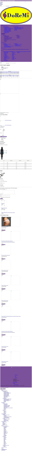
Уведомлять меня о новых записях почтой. (5, 197)
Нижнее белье (13, 51)
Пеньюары (5, 40)
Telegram (16, 377)
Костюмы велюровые (7, 30)
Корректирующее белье (7, 38)
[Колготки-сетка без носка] (17, 206)
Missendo (5, 432)
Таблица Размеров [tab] (3, 138)
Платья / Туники (6, 32)
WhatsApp (27, 1)
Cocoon (5, 55)
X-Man (13, 59)
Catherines (5, 429)
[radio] (3, 129)
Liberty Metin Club (7, 57)
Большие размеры (6, 27)
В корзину (1, 136)
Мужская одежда (15, 26)
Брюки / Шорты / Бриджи (7, 44)
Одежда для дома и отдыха (4, 25)
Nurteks (13, 56)
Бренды (2, 425)
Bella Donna (14, 52)
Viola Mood (6, 60)
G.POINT (13, 53)
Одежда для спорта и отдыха (20, 51)
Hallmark (5, 56)
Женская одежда (5, 26)
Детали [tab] (2, 139)
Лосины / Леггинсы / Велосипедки (7, 416)
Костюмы (5, 415)
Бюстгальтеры (3, 255)
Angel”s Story (5, 426)
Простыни (20, 49)
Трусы (18, 37)
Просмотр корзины (5, 136)
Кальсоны (5, 410)
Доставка (14, 383)
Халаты (15, 29)
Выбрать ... (3, 230)
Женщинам (4, 43)
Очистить (3, 135)
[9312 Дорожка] (17, 201)
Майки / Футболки (17, 45)
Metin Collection (6, 58)
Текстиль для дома (28, 51)
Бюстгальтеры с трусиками (8, 37)
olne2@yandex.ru (15, 382)
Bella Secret (6, 52)
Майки (18, 36)
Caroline (5, 54)
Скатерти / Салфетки (25, 49)
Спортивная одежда (4, 42)
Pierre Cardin (14, 58)
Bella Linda (6, 53)
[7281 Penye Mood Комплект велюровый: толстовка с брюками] (17, 211)
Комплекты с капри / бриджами (8, 28)
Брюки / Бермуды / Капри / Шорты (18, 27)
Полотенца (12, 49)
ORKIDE (13, 57)
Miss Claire (14, 54)
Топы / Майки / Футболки (15, 316)
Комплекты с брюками (6, 392)
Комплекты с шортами (6, 394)
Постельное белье (16, 49)
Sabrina (5, 59)
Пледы (10, 49)
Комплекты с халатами (7, 29)
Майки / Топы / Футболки (7, 31)
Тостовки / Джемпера (7, 46)
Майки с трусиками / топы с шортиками (10, 39)
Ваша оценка (1, 189)
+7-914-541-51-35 (29, 2)
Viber (15, 376)
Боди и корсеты (5, 403)
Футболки (5, 41)
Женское (6, 255)
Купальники (6, 45)
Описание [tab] (5, 137)
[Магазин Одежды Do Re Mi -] (16, 23)
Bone (4, 428)
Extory (18, 52)
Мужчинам (15, 43)
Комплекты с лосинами (6, 393)
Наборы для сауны (6, 49)
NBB (12, 55)
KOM (4, 438)
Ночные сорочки (6, 396)
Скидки (2, 61)
